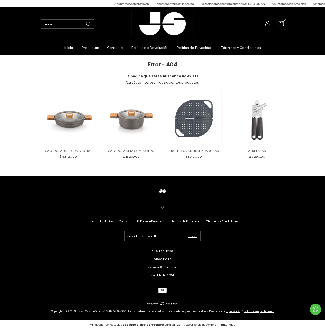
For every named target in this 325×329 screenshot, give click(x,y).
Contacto (115, 47)
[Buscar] (89, 23)
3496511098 (162, 259)
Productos (90, 47)
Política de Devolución (149, 47)
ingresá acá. (233, 311)
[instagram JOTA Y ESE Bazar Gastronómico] (162, 208)
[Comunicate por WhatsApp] (315, 309)
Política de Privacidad (195, 47)
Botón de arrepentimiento (259, 311)
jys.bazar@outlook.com (162, 267)
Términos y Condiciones (241, 47)
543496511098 (162, 251)
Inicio (68, 47)
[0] (279, 24)
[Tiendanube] (162, 304)
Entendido (228, 324)
